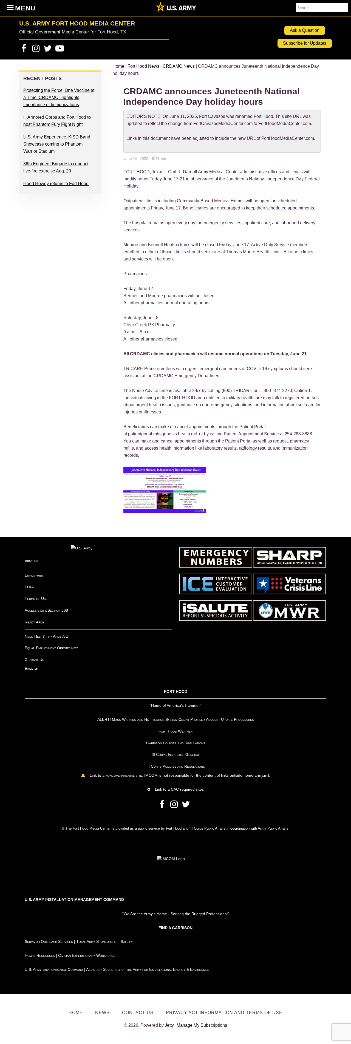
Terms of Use (36, 598)
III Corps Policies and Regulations (175, 766)
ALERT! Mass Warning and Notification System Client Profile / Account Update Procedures (175, 719)
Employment (35, 575)
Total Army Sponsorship (96, 941)
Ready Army (34, 622)
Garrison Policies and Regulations (175, 743)
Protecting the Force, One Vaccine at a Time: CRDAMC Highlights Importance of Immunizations (58, 97)
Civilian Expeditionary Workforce (86, 955)
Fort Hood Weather (175, 731)
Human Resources (40, 955)
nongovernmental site (123, 775)
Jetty (169, 1025)
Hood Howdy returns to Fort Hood (56, 183)
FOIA (29, 587)
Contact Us (34, 659)
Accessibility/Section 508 (46, 610)
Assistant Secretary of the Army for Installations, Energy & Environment (148, 969)
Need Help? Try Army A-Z (47, 636)
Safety (126, 941)
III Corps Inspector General (176, 754)
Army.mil (32, 561)
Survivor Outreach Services (49, 941)
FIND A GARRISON (175, 928)
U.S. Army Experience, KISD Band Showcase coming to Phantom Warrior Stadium (56, 144)
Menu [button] (25, 8)
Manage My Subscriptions (202, 1025)
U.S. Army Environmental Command (54, 969)
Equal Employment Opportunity (51, 648)
